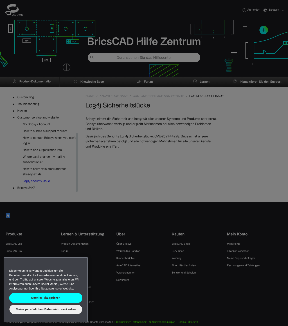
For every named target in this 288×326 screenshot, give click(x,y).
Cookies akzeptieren (45, 297)
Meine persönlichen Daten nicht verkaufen (46, 309)
